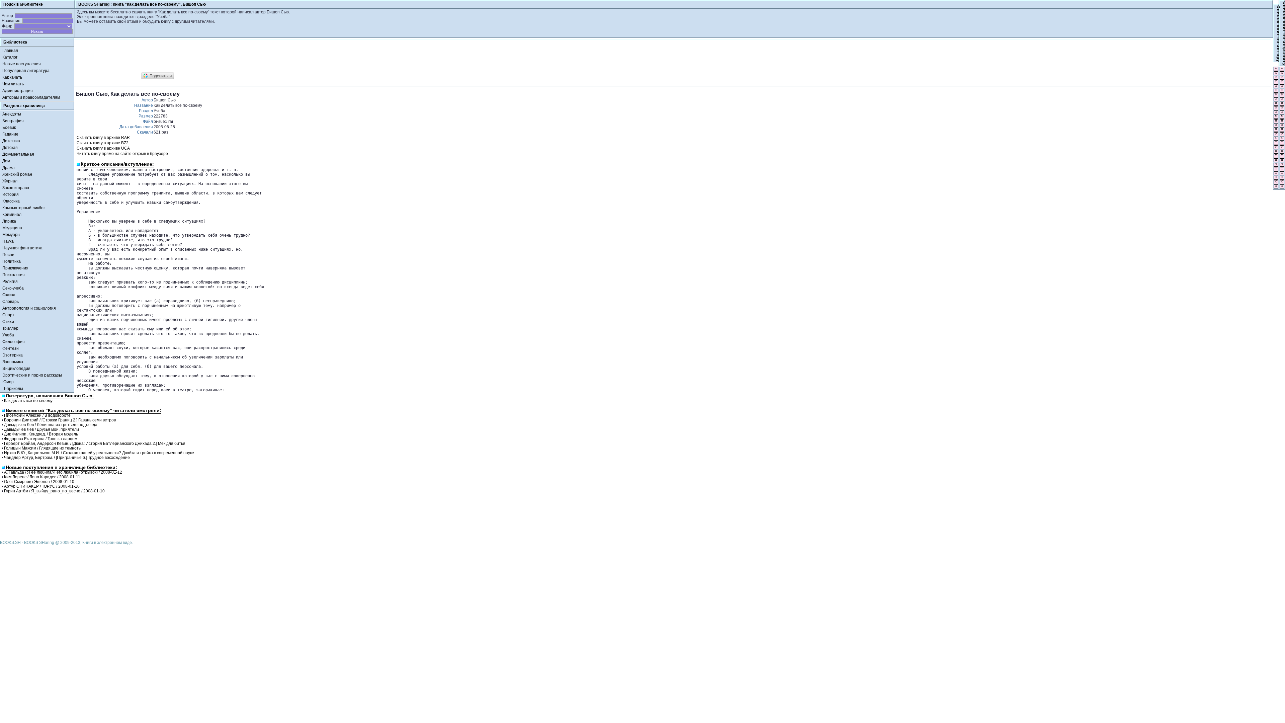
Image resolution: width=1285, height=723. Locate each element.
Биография (13, 120)
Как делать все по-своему (28, 400)
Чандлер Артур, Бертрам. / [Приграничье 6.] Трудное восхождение (67, 457)
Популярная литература (26, 70)
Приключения (15, 268)
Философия (13, 341)
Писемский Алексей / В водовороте (37, 415)
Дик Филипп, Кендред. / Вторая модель (41, 434)
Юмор (8, 382)
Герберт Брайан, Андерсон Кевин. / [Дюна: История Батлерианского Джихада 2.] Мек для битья (94, 443)
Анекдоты (11, 114)
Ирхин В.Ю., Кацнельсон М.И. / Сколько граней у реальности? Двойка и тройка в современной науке (99, 453)
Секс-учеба (13, 288)
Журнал (9, 181)
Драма (8, 167)
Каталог (9, 57)
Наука (8, 241)
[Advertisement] (198, 56)
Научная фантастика (22, 248)
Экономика (12, 361)
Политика (11, 261)
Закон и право (15, 187)
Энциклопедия (16, 368)
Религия (10, 281)
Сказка (8, 295)
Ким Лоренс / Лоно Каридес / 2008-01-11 (42, 477)
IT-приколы (12, 388)
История (10, 194)
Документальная (18, 154)
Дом (6, 161)
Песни (8, 254)
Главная (10, 50)
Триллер (10, 328)
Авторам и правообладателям (31, 97)
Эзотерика (12, 355)
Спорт (8, 315)
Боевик (9, 127)
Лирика (9, 221)
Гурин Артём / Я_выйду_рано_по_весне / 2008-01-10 (54, 491)
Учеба (8, 335)
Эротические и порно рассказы (32, 375)
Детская (10, 147)
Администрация (17, 90)
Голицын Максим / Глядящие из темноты (43, 448)
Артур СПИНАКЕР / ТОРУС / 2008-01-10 (42, 486)
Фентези (10, 348)
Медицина (12, 228)
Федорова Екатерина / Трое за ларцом (40, 438)
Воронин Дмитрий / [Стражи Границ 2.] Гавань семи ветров (60, 420)
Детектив (11, 141)
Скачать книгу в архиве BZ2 (102, 143)
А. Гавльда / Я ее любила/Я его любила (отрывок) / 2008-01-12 (63, 472)
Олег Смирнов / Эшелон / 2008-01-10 (39, 481)
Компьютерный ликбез (24, 208)
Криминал (11, 214)
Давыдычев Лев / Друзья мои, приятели (41, 429)
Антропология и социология (29, 308)
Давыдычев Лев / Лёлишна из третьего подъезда (50, 424)
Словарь (10, 301)
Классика (11, 201)
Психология (13, 274)
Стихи (8, 321)
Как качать (12, 77)
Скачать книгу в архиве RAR (103, 137)
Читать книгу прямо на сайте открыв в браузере (122, 153)
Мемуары (11, 234)
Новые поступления (21, 64)
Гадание (10, 134)
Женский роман (17, 174)
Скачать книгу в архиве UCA (103, 148)
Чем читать (13, 84)
